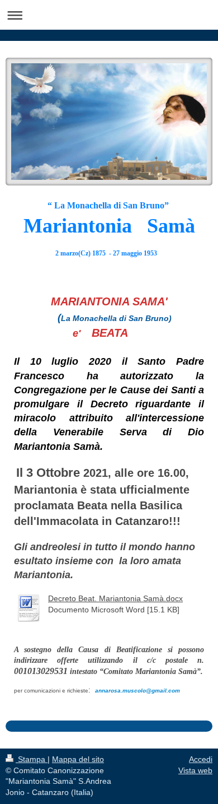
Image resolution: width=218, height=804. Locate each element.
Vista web (195, 770)
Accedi (200, 759)
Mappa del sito (78, 759)
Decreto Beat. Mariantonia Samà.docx (115, 598)
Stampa (32, 759)
